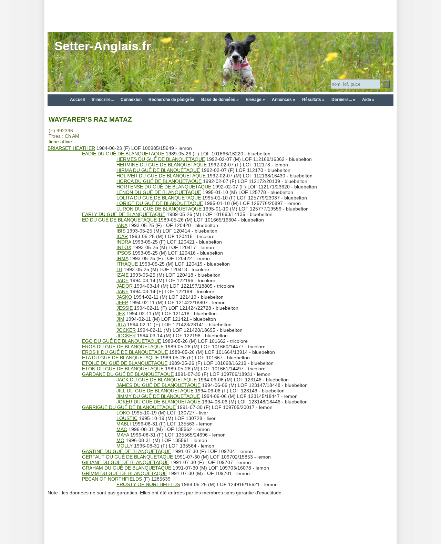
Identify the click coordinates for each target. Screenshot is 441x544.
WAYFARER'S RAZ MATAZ (90, 119)
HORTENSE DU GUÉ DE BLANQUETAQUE (163, 186)
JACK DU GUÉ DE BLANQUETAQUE (156, 379)
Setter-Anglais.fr (102, 46)
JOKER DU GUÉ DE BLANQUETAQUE (158, 401)
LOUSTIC (126, 418)
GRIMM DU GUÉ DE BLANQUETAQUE (124, 473)
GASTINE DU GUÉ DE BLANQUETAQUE (126, 451)
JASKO (124, 297)
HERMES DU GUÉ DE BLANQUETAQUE (160, 159)
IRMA (122, 258)
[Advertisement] (220, 15)
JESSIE (124, 308)
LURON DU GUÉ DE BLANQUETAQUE (159, 209)
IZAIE (122, 275)
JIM (120, 319)
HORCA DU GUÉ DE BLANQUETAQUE (159, 181)
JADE (122, 280)
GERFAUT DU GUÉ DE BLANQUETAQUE (127, 457)
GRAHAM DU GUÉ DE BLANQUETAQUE (126, 468)
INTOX (123, 247)
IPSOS (123, 253)
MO (120, 440)
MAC (121, 429)
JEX (120, 313)
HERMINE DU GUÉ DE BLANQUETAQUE (161, 164)
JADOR (124, 286)
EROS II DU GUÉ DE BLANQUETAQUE (125, 352)
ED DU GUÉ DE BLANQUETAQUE (119, 220)
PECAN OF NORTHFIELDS (112, 479)
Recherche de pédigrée (171, 99)
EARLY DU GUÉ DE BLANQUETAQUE (123, 214)
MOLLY (124, 446)
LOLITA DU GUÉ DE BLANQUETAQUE (158, 198)
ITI (119, 269)
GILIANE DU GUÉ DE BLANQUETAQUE (125, 462)
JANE (122, 291)
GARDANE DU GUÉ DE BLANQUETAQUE (128, 374)
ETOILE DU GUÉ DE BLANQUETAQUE (124, 363)
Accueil (77, 99)
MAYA (122, 435)
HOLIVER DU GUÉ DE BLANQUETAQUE (161, 175)
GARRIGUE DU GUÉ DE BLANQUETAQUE (129, 407)
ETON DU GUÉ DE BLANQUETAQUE (123, 368)
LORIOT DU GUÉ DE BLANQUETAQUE (159, 203)
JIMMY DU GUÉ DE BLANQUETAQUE (158, 396)
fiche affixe (60, 141)
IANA (121, 225)
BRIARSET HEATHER (71, 148)
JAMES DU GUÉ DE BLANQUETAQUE (158, 385)
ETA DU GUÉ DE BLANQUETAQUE (120, 357)
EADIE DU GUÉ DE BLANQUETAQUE (123, 153)
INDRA (123, 242)
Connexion (131, 99)
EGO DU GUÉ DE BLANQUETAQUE (121, 341)
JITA (121, 324)
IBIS (120, 231)
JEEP (122, 302)
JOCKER (126, 330)
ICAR (122, 236)
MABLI (123, 424)
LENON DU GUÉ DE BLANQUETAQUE (158, 192)
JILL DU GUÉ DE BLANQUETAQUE (155, 390)
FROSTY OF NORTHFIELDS (148, 484)
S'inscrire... (103, 99)
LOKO (123, 412)
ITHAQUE (127, 264)
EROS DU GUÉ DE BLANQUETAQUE (123, 346)
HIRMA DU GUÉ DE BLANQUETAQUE (158, 170)
